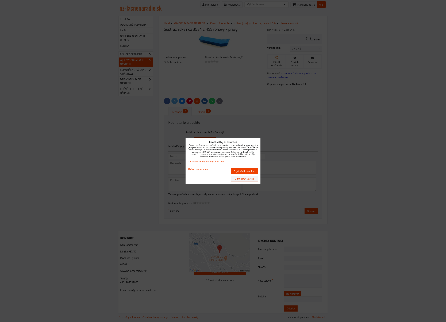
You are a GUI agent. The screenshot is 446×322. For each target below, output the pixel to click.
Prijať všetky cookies (244, 171)
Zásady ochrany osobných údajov (206, 161)
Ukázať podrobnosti (198, 169)
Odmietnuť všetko (244, 178)
